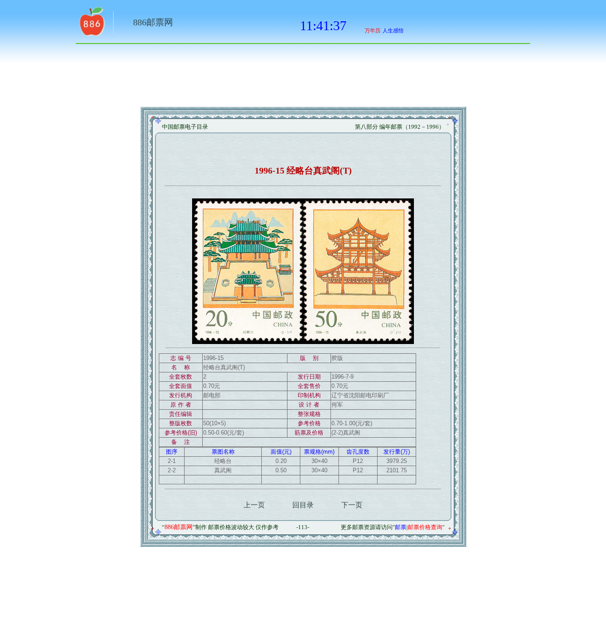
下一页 (351, 505)
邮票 (400, 527)
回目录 (303, 505)
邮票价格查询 (425, 527)
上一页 (254, 505)
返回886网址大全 (91, 24)
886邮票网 (153, 22)
